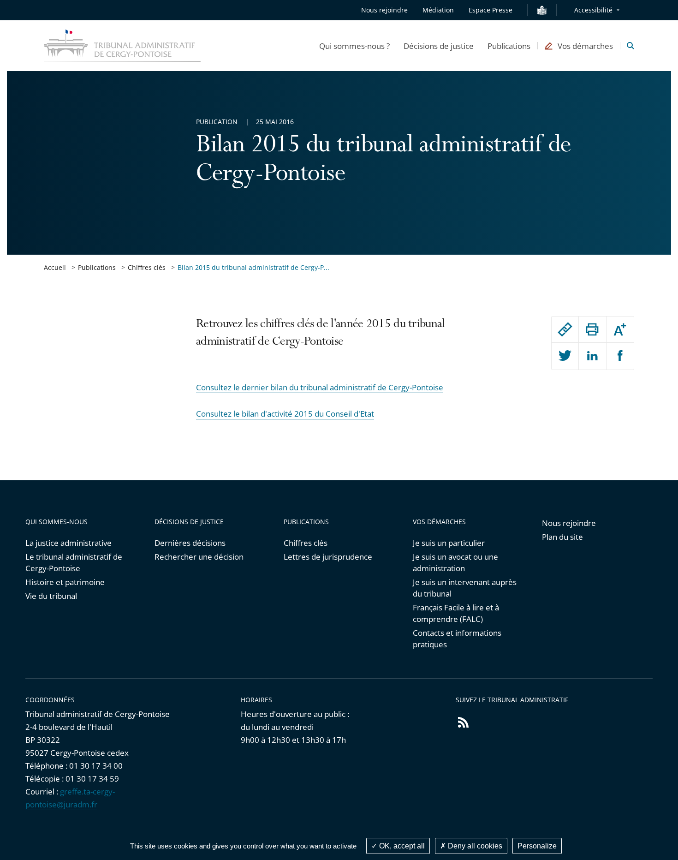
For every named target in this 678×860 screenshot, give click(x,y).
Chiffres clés (147, 267)
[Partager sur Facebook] (620, 356)
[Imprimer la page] (592, 329)
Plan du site (562, 537)
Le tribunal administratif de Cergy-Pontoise (73, 562)
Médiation (438, 10)
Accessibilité (593, 10)
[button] (354, 45)
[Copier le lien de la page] (565, 329)
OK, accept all (401, 846)
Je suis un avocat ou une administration (455, 562)
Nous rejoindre (384, 10)
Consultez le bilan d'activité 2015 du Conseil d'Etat (285, 413)
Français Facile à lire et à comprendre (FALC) (456, 613)
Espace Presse (490, 10)
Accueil (55, 267)
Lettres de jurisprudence (328, 556)
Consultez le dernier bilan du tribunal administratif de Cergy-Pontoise (319, 387)
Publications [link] (97, 267)
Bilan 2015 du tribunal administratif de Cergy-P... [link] (253, 267)
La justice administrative (68, 543)
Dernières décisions (190, 543)
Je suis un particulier (449, 543)
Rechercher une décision (199, 556)
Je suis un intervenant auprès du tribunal (465, 588)
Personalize (537, 846)
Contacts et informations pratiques (457, 638)
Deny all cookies (474, 846)
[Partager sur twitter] (565, 356)
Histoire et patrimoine (65, 582)
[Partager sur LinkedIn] (592, 356)
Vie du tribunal (51, 596)
